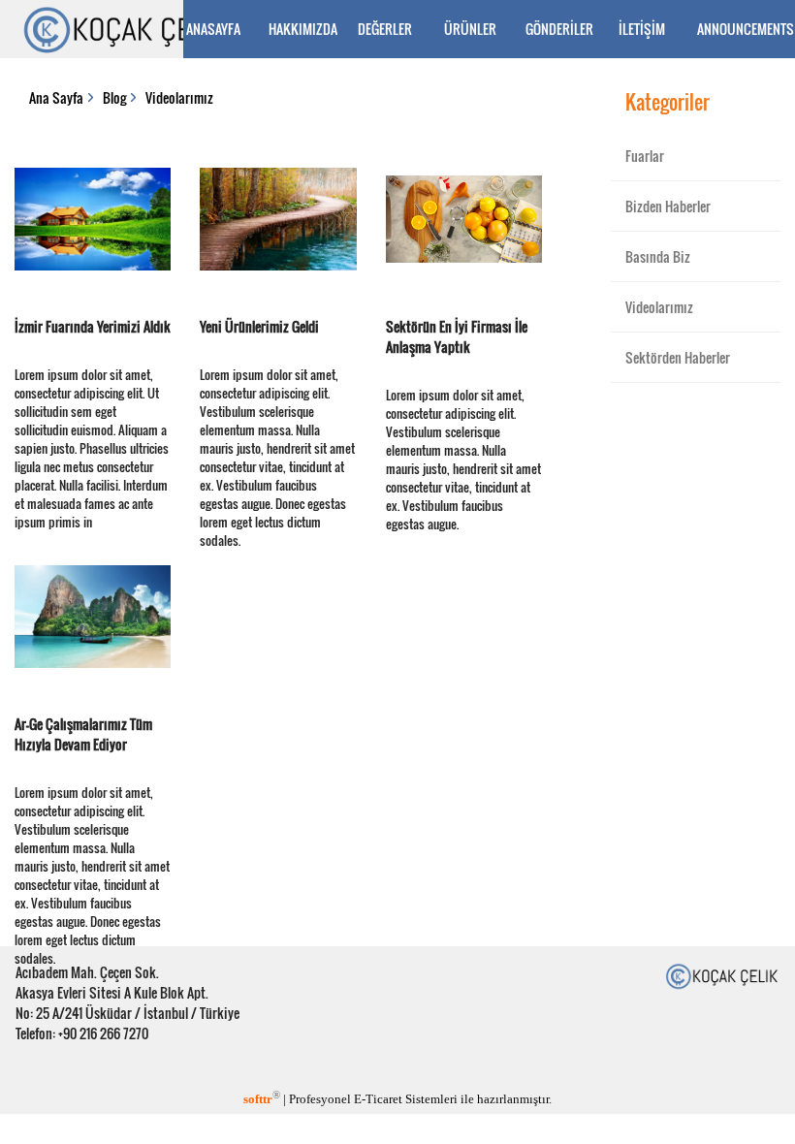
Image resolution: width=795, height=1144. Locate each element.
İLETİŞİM (642, 28)
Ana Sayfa (56, 97)
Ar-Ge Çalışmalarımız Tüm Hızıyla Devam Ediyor (83, 734)
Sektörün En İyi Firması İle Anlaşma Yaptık (456, 336)
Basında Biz (657, 256)
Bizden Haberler (668, 206)
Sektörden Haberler (677, 357)
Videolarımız (179, 97)
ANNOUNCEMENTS (739, 28)
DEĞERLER (385, 28)
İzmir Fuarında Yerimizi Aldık (93, 326)
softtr (261, 1099)
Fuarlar (644, 155)
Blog (114, 97)
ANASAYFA (213, 28)
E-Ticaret (378, 1099)
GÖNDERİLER (559, 28)
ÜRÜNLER (470, 28)
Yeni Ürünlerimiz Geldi (259, 326)
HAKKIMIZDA (303, 28)
